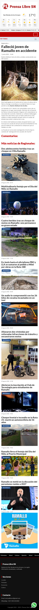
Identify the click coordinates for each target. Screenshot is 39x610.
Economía (4, 585)
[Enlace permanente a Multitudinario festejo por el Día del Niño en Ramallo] (19, 203)
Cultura (17, 555)
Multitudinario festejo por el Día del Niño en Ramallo (19, 187)
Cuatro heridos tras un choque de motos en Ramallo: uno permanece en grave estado (18, 223)
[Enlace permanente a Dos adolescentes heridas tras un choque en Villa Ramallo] (19, 167)
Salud (11, 555)
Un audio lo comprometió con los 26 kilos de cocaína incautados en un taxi (19, 298)
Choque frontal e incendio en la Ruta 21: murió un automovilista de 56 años (19, 420)
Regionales (4, 43)
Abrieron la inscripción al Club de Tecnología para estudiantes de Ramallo (17, 387)
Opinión (24, 555)
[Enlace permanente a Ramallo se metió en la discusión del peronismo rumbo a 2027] (19, 498)
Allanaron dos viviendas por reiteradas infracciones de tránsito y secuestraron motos (19, 334)
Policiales (4, 555)
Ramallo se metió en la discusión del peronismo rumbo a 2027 (19, 482)
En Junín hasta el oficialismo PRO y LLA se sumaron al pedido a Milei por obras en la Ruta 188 (18, 264)
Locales (3, 580)
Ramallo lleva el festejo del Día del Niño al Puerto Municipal (18, 452)
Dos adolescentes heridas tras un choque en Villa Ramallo (17, 149)
